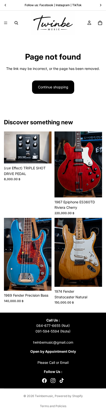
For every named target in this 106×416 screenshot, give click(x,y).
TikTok (77, 5)
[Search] (16, 22)
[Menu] (5, 23)
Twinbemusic (44, 396)
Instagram (63, 5)
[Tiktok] (62, 381)
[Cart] (100, 22)
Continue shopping (53, 87)
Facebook (46, 5)
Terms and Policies (53, 406)
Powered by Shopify (69, 396)
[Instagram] (53, 381)
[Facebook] (44, 381)
